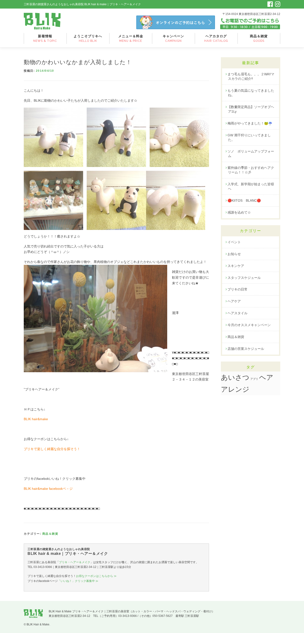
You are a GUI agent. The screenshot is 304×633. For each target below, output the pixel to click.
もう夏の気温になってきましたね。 (251, 93)
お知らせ (234, 254)
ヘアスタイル (237, 313)
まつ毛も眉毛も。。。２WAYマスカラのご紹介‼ (251, 76)
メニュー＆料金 (130, 38)
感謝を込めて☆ (239, 212)
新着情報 (45, 38)
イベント (234, 242)
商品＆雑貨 (259, 38)
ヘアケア (234, 301)
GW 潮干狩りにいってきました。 (249, 137)
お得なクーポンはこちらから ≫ (96, 576)
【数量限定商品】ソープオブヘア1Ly (251, 109)
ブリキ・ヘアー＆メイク (74, 562)
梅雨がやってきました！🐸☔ (250, 123)
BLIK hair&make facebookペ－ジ (48, 488)
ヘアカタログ (216, 38)
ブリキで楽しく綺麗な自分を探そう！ (52, 449)
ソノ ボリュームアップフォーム (251, 153)
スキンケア (236, 266)
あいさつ (235, 377)
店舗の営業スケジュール (246, 349)
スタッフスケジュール (244, 278)
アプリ (254, 378)
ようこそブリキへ (88, 38)
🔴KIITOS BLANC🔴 (244, 200)
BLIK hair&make (36, 419)
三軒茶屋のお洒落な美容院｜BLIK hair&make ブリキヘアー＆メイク (42, 21)
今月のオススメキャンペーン (249, 325)
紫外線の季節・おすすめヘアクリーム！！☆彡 (251, 170)
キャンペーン (173, 38)
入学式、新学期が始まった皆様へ (251, 186)
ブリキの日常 (237, 289)
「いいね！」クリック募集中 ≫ (78, 581)
